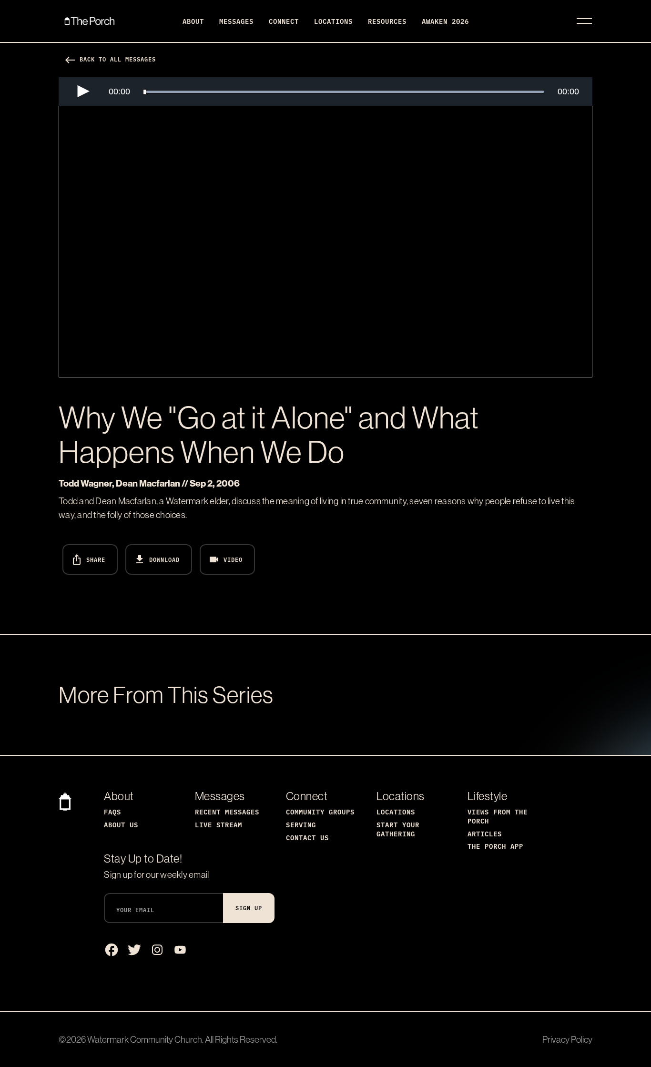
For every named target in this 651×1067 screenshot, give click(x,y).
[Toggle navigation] (584, 21)
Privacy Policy (567, 1039)
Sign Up (248, 908)
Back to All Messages (110, 59)
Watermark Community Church (144, 1039)
